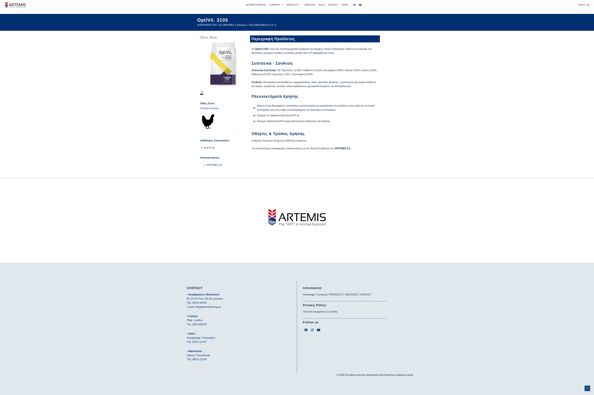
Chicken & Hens (209, 108)
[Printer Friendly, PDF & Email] (208, 37)
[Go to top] (587, 388)
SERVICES (310, 5)
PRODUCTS (292, 5)
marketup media (404, 375)
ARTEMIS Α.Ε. (215, 165)
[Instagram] (312, 330)
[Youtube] (319, 330)
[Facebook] (306, 330)
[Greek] (354, 5)
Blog (322, 5)
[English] (360, 5)
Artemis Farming (256, 5)
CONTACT (333, 5)
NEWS (345, 5)
